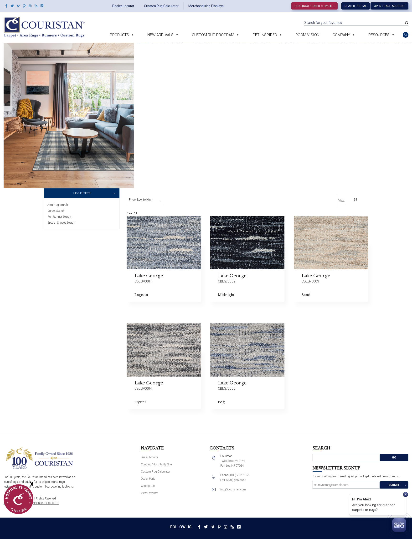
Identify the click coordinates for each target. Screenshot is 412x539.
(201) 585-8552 (236, 480)
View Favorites (150, 493)
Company (341, 35)
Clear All (132, 213)
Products (119, 35)
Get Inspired (264, 35)
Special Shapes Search (61, 222)
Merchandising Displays (206, 6)
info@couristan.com (233, 489)
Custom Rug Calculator (161, 6)
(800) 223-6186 (239, 475)
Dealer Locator (123, 6)
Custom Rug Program (213, 35)
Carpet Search (56, 210)
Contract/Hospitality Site (314, 6)
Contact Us (148, 486)
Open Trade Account (389, 6)
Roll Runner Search (59, 216)
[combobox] (144, 200)
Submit (394, 485)
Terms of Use (46, 503)
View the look (212, 222)
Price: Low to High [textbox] (140, 199)
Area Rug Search (57, 205)
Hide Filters (81, 193)
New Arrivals (160, 35)
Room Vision (307, 35)
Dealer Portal (355, 6)
